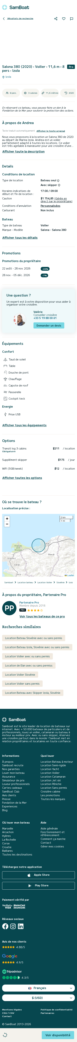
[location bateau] (15, 7)
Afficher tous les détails (20, 237)
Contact (46, 842)
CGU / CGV (8, 1013)
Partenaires (47, 1013)
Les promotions (50, 795)
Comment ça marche (53, 838)
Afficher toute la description (23, 151)
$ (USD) (37, 998)
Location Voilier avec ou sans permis (27, 656)
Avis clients (9, 795)
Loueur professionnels (16, 783)
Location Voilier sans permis (22, 683)
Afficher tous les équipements (24, 425)
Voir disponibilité (57, 1035)
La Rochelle (9, 839)
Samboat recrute (12, 765)
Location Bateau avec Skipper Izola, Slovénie (32, 692)
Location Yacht (50, 769)
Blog (5, 810)
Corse (6, 843)
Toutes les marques (53, 799)
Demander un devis (49, 325)
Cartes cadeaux (12, 787)
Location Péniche (51, 783)
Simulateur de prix (13, 780)
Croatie (6, 847)
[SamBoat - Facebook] (5, 926)
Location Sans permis (54, 787)
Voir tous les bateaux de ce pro (42, 616)
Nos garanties (11, 769)
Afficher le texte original (51, 130)
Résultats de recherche (20, 18)
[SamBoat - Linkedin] (21, 926)
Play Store (41, 885)
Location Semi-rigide (53, 765)
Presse (6, 799)
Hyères (6, 835)
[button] (7, 518)
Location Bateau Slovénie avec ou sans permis (33, 638)
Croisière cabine (50, 791)
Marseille (7, 828)
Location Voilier (50, 772)
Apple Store (41, 875)
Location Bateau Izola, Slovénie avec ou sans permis (37, 647)
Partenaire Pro (29, 602)
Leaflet (70, 575)
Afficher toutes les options (22, 478)
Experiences (9, 806)
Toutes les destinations (17, 854)
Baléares (7, 850)
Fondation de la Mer (14, 802)
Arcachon (8, 832)
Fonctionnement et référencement (53, 834)
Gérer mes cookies (52, 846)
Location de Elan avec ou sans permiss (28, 665)
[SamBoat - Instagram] (13, 926)
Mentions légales (12, 1009)
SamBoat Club (10, 791)
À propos (7, 761)
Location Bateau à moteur (57, 761)
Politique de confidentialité (57, 1009)
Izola (8, 76)
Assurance (8, 776)
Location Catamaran (53, 776)
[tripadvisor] (12, 971)
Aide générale (49, 828)
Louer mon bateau (13, 772)
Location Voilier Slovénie (20, 674)
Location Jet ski (51, 780)
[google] (9, 956)
